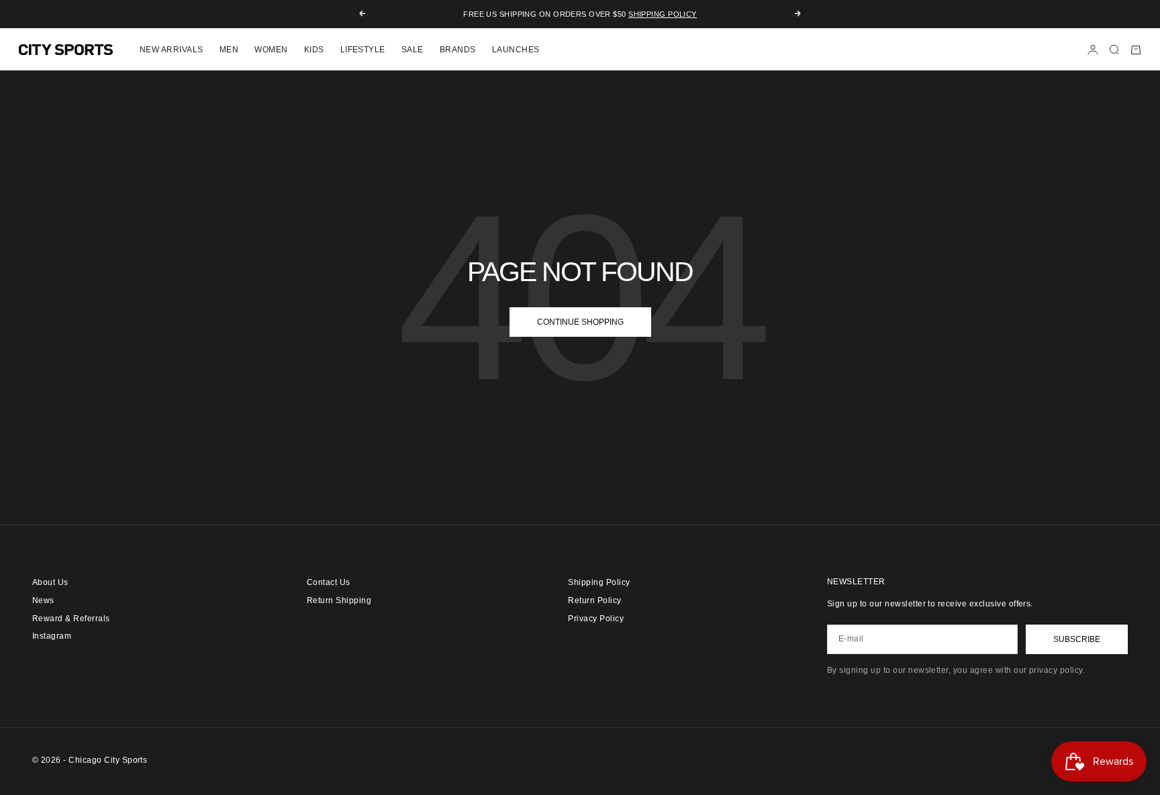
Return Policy (594, 600)
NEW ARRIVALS (171, 49)
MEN (229, 49)
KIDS (314, 49)
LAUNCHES (516, 49)
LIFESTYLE (362, 49)
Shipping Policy (662, 14)
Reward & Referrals (71, 618)
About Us (50, 582)
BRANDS (458, 49)
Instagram (51, 636)
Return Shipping (339, 600)
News (43, 600)
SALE (412, 49)
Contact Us (328, 582)
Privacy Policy (596, 618)
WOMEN (270, 49)
